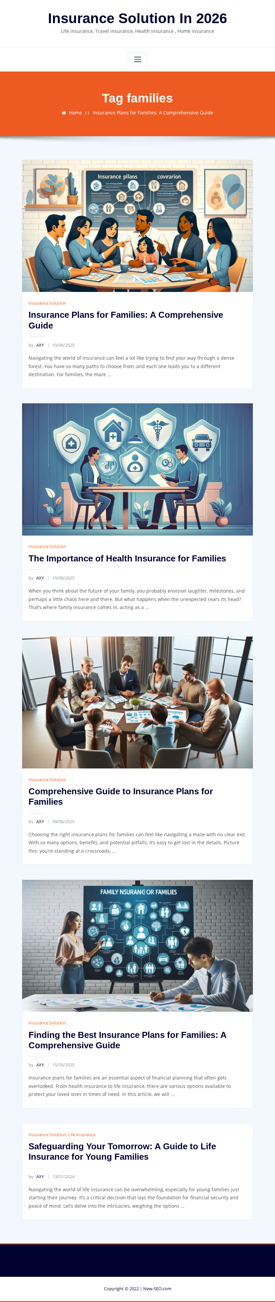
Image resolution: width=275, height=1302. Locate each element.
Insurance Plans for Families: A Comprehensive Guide (153, 112)
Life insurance (82, 1135)
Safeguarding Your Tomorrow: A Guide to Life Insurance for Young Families (122, 1151)
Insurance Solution (47, 303)
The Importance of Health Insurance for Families (127, 558)
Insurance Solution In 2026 (137, 18)
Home (75, 112)
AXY (36, 345)
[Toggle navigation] (137, 59)
